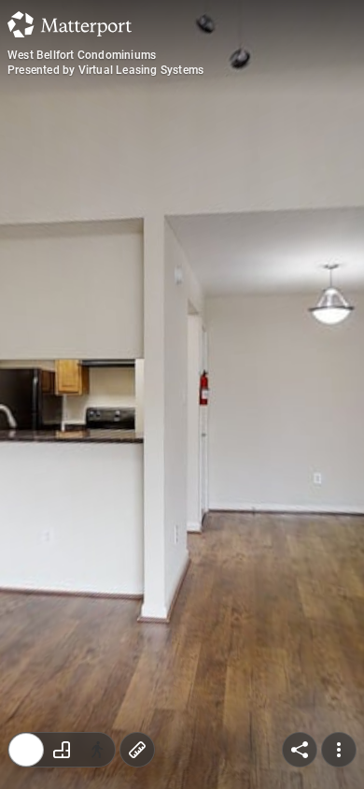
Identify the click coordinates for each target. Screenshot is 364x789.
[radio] (26, 750)
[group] (61, 749)
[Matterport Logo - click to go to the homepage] (69, 24)
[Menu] (339, 749)
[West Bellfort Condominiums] (182, 394)
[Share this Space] (299, 749)
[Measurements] (137, 749)
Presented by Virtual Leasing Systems (105, 70)
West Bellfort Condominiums (81, 55)
